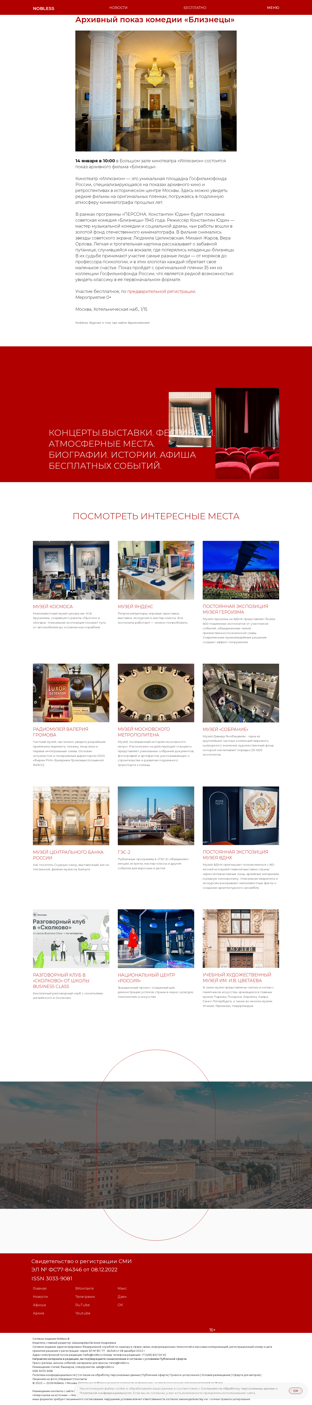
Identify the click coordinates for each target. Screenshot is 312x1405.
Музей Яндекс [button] (135, 606)
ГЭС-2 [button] (124, 852)
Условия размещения (215, 1375)
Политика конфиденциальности (54, 1375)
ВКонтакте (84, 1288)
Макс (122, 1288)
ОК (120, 1305)
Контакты (80, 1379)
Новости (40, 1297)
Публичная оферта (155, 1375)
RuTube (82, 1305)
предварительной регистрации (161, 291)
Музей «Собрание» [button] (225, 729)
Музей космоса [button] (53, 606)
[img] (190, 419)
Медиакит (66, 1379)
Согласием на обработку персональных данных (238, 1388)
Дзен (122, 1297)
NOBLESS (43, 8)
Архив (38, 1313)
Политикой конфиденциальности (105, 1393)
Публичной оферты (173, 1358)
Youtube (82, 1313)
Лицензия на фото (44, 1379)
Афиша (39, 1305)
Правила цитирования (185, 1375)
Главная (40, 1288)
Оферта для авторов (246, 1375)
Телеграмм (85, 1297)
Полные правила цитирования (229, 1399)
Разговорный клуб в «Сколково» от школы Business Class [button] (61, 981)
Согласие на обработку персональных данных (109, 1375)
